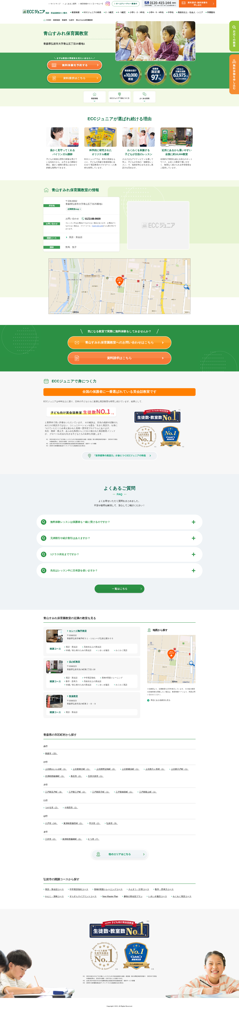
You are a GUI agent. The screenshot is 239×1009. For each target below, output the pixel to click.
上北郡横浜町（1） (131, 769)
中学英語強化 (90, 678)
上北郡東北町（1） (81, 769)
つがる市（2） (52, 807)
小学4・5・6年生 (156, 12)
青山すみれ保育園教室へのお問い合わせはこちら (119, 342)
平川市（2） (95, 823)
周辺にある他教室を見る (160, 700)
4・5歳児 (122, 12)
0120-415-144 (97, 226)
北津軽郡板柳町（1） (55, 776)
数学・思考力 (72, 681)
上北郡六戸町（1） (180, 769)
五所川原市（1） (96, 776)
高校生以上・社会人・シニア (190, 12)
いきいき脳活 (104, 650)
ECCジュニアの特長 (92, 12)
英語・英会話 (77, 237)
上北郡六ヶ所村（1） (155, 769)
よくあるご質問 (70, 4)
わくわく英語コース (182, 896)
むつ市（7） (93, 839)
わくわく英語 (122, 650)
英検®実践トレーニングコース (108, 889)
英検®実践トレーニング (113, 678)
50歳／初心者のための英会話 (79, 650)
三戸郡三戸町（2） (77, 792)
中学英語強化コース (79, 889)
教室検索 (76, 12)
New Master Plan (110, 896)
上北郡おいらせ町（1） (56, 769)
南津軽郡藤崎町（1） (72, 839)
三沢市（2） (51, 839)
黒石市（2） (76, 776)
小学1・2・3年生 (137, 12)
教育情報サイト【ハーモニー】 (92, 4)
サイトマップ (55, 4)
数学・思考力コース (164, 889)
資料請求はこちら (119, 358)
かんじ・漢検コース (54, 896)
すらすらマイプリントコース (83, 896)
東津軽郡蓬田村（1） (73, 823)
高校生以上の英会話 (93, 647)
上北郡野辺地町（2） (106, 769)
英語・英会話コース (54, 889)
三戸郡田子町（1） (101, 792)
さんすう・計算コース (138, 889)
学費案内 (211, 12)
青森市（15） (51, 753)
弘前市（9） (112, 823)
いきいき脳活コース (157, 896)
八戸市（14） (51, 823)
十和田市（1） (71, 807)
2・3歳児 (109, 12)
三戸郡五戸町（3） (54, 792)
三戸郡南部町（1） (124, 792)
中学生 (171, 12)
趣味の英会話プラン (133, 896)
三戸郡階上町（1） (148, 792)
